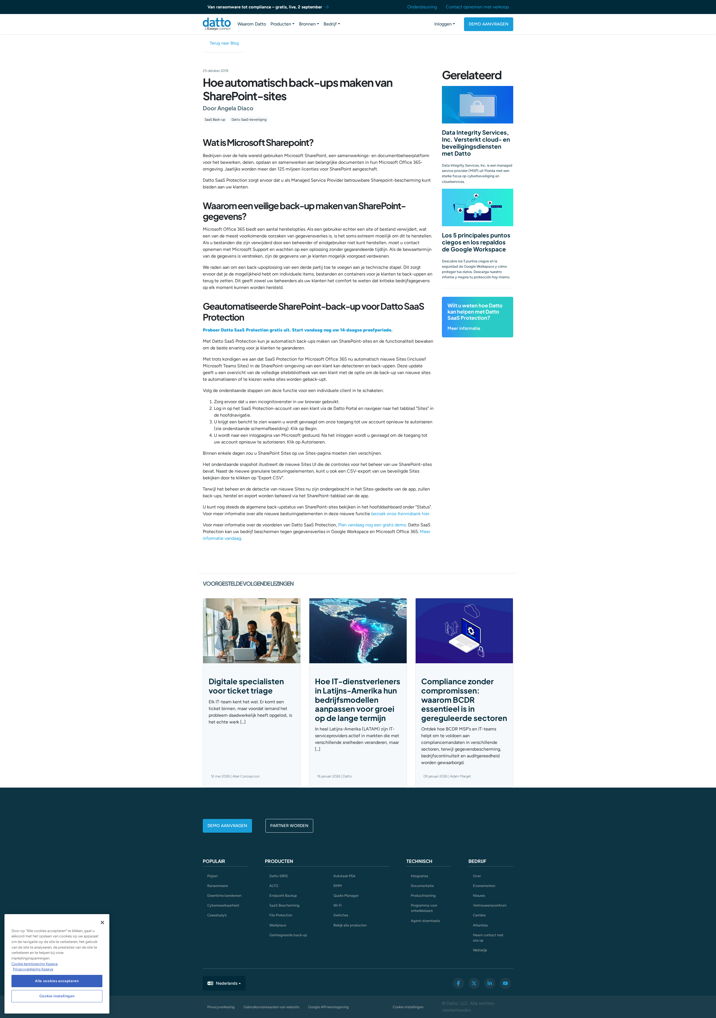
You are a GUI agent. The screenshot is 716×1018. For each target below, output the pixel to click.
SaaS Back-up (215, 120)
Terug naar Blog (224, 43)
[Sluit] (102, 922)
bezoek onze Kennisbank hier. (400, 513)
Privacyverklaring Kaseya (33, 969)
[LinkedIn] (490, 983)
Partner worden (289, 825)
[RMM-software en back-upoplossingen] (217, 24)
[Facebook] (458, 983)
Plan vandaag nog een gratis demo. (372, 524)
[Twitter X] (474, 983)
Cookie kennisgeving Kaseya (34, 964)
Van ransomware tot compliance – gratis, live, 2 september (265, 7)
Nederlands (226, 983)
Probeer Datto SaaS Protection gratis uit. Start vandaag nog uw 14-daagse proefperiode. (298, 330)
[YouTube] (505, 983)
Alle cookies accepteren (57, 981)
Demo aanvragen (488, 24)
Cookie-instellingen (408, 1007)
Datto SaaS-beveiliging (249, 120)
